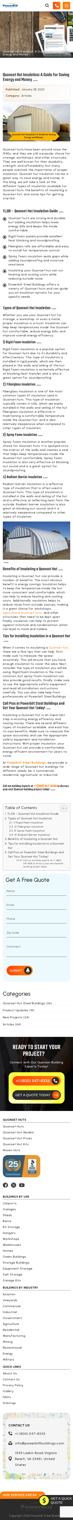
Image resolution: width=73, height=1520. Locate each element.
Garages (9, 1209)
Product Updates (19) (18, 1010)
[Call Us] (56, 5)
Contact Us (11, 1379)
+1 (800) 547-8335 (30, 1434)
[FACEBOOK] (5, 1185)
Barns (7, 1221)
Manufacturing (14, 1336)
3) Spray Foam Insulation (29, 830)
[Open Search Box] (47, 5)
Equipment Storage (18, 1268)
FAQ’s (7, 1397)
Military (8, 1359)
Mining (8, 1341)
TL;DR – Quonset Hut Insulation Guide (33, 813)
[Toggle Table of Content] (62, 808)
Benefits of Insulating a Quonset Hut (33, 839)
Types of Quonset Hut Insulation (30, 818)
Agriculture (11, 1324)
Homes (8, 1250)
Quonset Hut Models (18, 1132)
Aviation (9, 1294)
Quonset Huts (13, 1126)
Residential (11, 1330)
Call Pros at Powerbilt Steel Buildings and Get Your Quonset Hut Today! (36, 854)
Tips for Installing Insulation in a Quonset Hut (36, 846)
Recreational (12, 1347)
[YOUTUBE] (22, 1185)
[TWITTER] (13, 1185)
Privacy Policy (13, 1385)
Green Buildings (14, 1256)
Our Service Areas (20, 1495)
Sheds (7, 1215)
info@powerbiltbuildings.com (39, 1443)
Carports (9, 1203)
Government (12, 1318)
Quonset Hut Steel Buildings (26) (27, 1003)
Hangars (9, 1233)
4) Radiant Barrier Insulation (32, 834)
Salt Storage (12, 1274)
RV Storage (11, 1227)
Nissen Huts (11, 1150)
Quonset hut (58, 647)
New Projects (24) (16, 1017)
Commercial (12, 1306)
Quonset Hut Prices (17, 1138)
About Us (10, 1373)
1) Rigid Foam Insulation (28, 822)
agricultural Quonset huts (22, 612)
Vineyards (10, 1300)
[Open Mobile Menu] (66, 5)
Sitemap (9, 1403)
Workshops (11, 1239)
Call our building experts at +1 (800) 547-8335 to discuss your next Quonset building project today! (43, 863)
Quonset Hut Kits (16, 1144)
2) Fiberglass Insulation (28, 826)
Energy (8, 1353)
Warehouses (12, 1245)
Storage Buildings (16, 1262)
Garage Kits (12, 1280)
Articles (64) (12, 1024)
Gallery (8, 1391)
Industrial (10, 1312)
